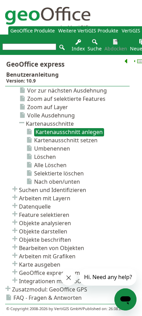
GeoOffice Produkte (32, 30)
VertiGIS (131, 30)
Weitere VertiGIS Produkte (88, 30)
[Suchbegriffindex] (78, 43)
